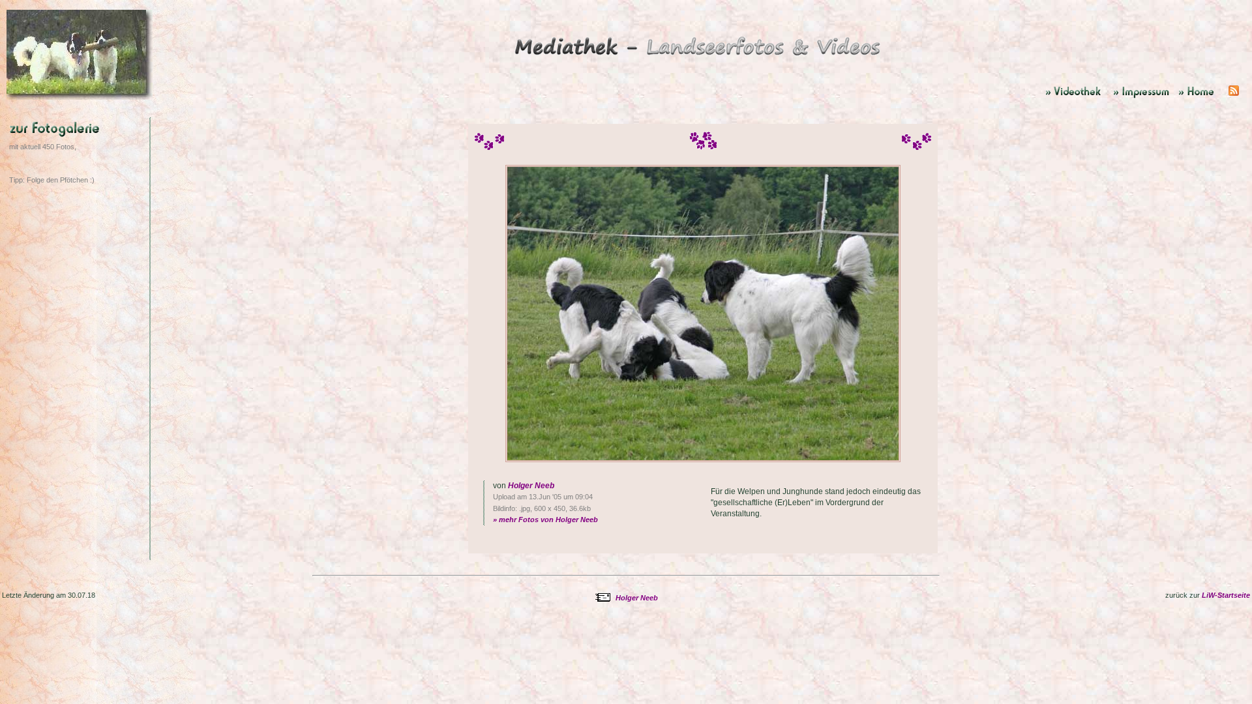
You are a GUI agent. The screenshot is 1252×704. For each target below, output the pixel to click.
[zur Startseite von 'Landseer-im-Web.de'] (1201, 97)
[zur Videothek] (1076, 97)
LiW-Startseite (1226, 595)
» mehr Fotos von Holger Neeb (545, 519)
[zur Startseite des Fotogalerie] (699, 58)
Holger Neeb (531, 485)
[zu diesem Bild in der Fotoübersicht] (81, 153)
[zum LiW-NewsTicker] (1234, 97)
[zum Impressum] (1142, 97)
